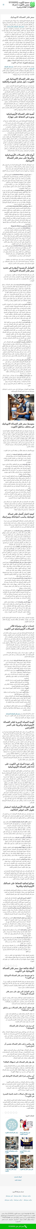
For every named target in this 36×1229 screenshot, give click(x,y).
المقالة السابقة (18, 1177)
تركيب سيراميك (27, 1196)
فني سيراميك (9, 1196)
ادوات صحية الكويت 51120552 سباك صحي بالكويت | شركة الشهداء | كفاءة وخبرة (21, 4)
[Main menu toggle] (3, 4)
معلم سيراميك (17, 1196)
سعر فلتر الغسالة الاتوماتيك (13, 713)
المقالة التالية (18, 1180)
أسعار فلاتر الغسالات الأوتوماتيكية (15, 26)
